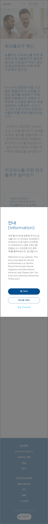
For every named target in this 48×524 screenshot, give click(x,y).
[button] (24, 300)
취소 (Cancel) (24, 307)
